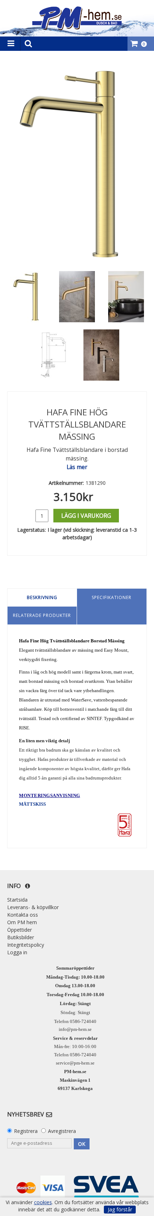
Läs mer (77, 467)
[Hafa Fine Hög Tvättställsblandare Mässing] (77, 164)
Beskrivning (42, 597)
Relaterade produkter (42, 615)
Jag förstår (120, 1209)
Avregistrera (62, 1131)
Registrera (26, 1131)
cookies (43, 1202)
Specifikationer (111, 597)
